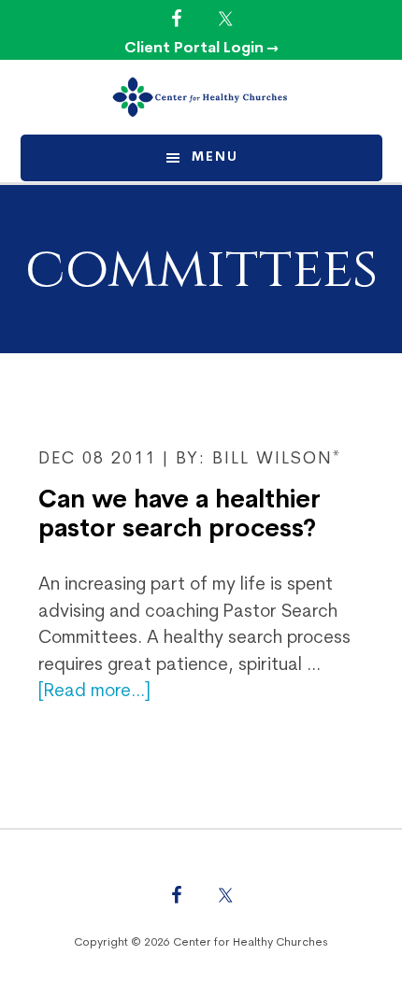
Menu (215, 157)
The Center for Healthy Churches (201, 97)
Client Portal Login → (201, 48)
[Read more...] (94, 692)
